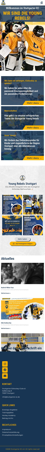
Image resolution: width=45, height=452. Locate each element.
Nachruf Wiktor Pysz (7, 287)
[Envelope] (5, 376)
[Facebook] (5, 370)
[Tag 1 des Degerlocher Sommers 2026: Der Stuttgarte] (33, 204)
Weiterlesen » (6, 293)
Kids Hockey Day (6, 323)
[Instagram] (5, 364)
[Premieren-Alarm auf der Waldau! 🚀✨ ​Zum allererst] (12, 204)
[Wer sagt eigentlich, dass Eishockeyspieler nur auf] (33, 225)
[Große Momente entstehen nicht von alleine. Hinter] (12, 225)
